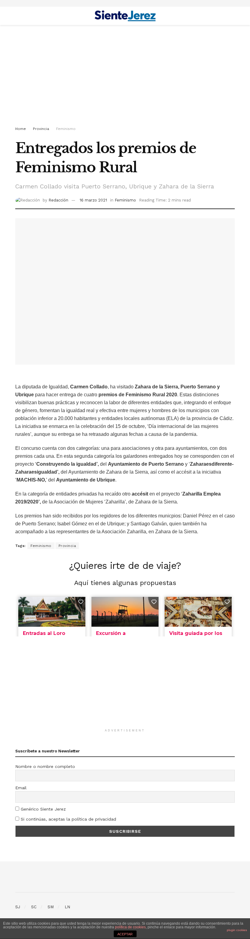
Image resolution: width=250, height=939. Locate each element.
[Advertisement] (125, 76)
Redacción (58, 200)
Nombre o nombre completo (45, 766)
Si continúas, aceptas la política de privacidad (67, 819)
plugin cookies (237, 930)
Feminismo (66, 129)
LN (67, 907)
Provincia (41, 129)
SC (34, 907)
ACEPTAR (125, 934)
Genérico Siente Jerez (42, 809)
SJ (17, 907)
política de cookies (130, 927)
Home (20, 129)
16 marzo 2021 (93, 200)
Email (21, 787)
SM (51, 907)
